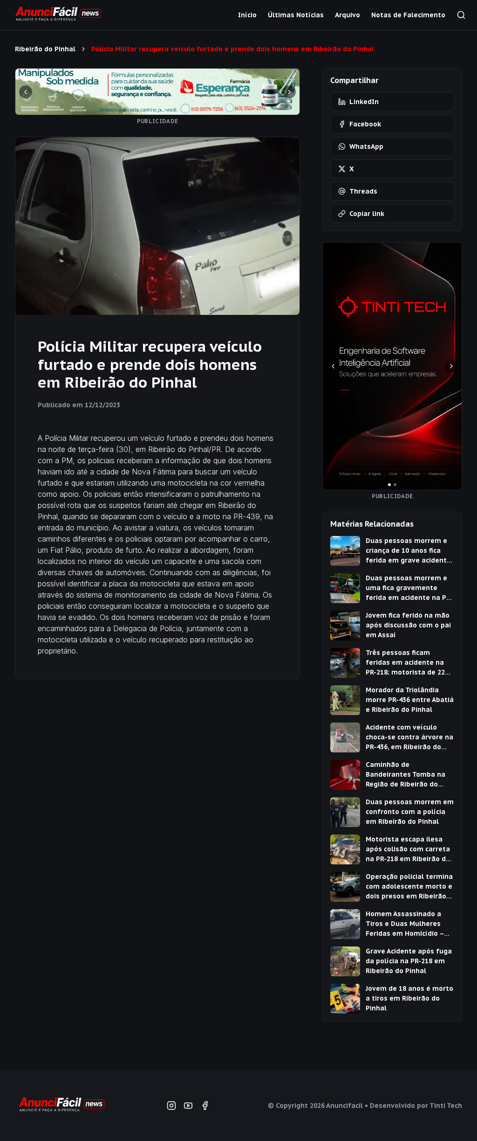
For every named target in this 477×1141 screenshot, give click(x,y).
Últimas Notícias (296, 15)
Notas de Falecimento (408, 15)
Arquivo (347, 15)
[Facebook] (205, 1105)
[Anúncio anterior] (25, 91)
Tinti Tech (445, 1105)
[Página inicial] (61, 1105)
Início (247, 15)
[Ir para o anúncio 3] (163, 109)
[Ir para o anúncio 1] (151, 109)
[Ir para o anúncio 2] (157, 109)
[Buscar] (461, 15)
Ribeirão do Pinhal (45, 49)
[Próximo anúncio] (289, 91)
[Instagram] (171, 1105)
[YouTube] (188, 1105)
